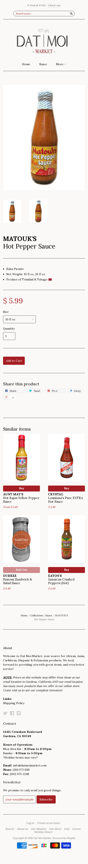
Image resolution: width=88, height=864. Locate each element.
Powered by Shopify (63, 838)
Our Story (55, 829)
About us (22, 829)
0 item (36, 5)
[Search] (71, 13)
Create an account (48, 823)
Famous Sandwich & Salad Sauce (17, 579)
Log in (30, 823)
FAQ (66, 829)
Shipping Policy (13, 703)
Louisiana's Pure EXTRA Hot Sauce (65, 497)
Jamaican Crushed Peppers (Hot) (61, 579)
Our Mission (38, 829)
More (60, 64)
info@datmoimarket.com (29, 765)
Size (6, 312)
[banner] (44, 39)
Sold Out (21, 570)
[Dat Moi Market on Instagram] (19, 713)
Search (9, 829)
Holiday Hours (43, 832)
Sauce (43, 64)
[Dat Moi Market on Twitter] (5, 713)
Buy (21, 488)
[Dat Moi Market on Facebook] (12, 713)
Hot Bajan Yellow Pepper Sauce (21, 497)
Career (76, 829)
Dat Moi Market (42, 838)
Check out (54, 5)
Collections (36, 615)
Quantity (9, 328)
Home (26, 64)
